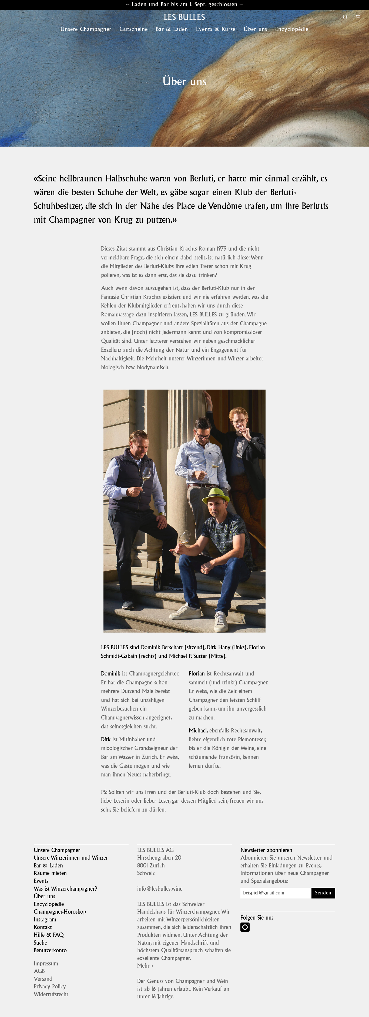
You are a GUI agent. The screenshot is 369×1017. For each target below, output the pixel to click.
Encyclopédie (49, 904)
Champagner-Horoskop (60, 912)
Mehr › (145, 966)
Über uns (44, 897)
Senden (323, 893)
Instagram (45, 920)
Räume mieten (50, 873)
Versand (43, 979)
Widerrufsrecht (51, 995)
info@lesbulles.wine (159, 889)
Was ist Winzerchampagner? (65, 889)
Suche (40, 943)
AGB (39, 971)
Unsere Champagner (57, 850)
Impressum (46, 964)
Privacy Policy (50, 987)
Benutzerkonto (50, 951)
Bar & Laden (48, 866)
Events (41, 881)
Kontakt (43, 927)
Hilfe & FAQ (49, 935)
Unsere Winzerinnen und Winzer (71, 858)
